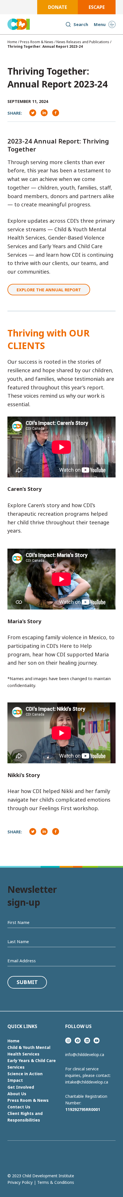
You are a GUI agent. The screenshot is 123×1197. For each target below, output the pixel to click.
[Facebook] (33, 112)
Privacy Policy (20, 1182)
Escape (97, 7)
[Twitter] (44, 112)
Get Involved (20, 1087)
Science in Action (25, 1073)
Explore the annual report (49, 289)
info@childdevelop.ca (84, 1054)
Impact (15, 1080)
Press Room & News (36, 41)
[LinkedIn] (55, 112)
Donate (57, 7)
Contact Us (18, 1107)
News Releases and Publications (82, 41)
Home (12, 41)
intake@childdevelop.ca (86, 1082)
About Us (16, 1093)
